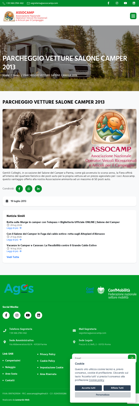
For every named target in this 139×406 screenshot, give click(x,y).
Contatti (10, 380)
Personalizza (103, 394)
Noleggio (10, 367)
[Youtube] (126, 3)
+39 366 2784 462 (15, 3)
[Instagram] (117, 3)
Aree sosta (11, 374)
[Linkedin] (134, 3)
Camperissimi (12, 361)
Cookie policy (96, 380)
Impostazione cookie (51, 367)
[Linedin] (38, 315)
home (6, 75)
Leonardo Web (22, 400)
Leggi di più (13, 228)
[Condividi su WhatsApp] (28, 188)
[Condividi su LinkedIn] (38, 188)
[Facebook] (109, 3)
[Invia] (131, 358)
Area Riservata (48, 374)
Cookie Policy (47, 361)
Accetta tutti (88, 387)
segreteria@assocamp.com (44, 3)
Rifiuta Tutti (117, 387)
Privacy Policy (47, 354)
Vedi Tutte (13, 257)
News (16, 75)
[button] (133, 16)
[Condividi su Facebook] (19, 188)
